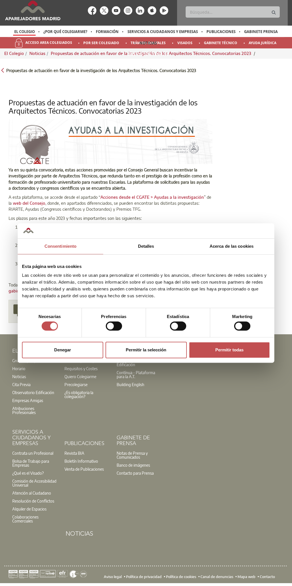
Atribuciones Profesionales (24, 410)
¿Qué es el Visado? (28, 473)
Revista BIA (74, 453)
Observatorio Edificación (33, 392)
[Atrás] (2, 70)
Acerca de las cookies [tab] (232, 246)
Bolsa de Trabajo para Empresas (30, 463)
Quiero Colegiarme (80, 376)
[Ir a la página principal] (32, 10)
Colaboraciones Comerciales (25, 518)
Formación (107, 31)
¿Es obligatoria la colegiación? (78, 394)
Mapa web (247, 576)
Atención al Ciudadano (31, 492)
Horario (18, 368)
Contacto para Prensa (135, 473)
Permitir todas (229, 349)
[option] (24, 31)
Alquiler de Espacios (29, 508)
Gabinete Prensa (261, 31)
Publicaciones (221, 31)
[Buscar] (273, 13)
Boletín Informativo (81, 461)
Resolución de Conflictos (33, 500)
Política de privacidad (144, 576)
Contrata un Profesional (32, 453)
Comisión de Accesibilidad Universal (34, 482)
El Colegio (24, 31)
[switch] (114, 326)
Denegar (62, 349)
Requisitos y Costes (81, 368)
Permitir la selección (146, 349)
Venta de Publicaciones (84, 469)
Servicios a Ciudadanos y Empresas (162, 31)
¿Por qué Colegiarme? (65, 31)
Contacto (267, 576)
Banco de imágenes (133, 465)
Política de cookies (181, 576)
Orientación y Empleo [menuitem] (148, 54)
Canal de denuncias (216, 576)
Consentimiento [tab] (60, 246)
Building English (130, 384)
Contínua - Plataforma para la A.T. (136, 374)
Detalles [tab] (146, 246)
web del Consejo (29, 203)
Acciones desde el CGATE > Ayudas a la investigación (152, 197)
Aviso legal (113, 576)
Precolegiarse (76, 384)
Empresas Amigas (27, 400)
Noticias (148, 43)
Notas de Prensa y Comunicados (132, 455)
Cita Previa (21, 384)
